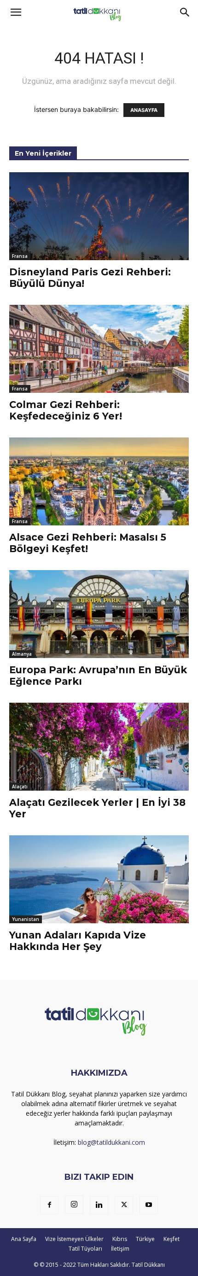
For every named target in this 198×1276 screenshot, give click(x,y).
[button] (15, 12)
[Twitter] (124, 1205)
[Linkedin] (99, 1205)
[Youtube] (149, 1205)
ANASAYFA (143, 110)
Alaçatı (20, 786)
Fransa (20, 256)
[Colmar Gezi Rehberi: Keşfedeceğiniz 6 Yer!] (99, 349)
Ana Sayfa (23, 1239)
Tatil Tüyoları (85, 1249)
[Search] (185, 12)
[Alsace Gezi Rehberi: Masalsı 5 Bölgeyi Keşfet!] (99, 481)
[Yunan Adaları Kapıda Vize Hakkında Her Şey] (99, 879)
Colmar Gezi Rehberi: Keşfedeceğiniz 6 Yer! (65, 410)
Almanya (22, 654)
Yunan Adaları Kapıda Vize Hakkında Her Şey (77, 940)
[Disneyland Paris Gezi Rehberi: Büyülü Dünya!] (99, 216)
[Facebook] (49, 1205)
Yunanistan (25, 919)
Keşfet (171, 1239)
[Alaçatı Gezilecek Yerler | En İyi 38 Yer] (99, 747)
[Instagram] (74, 1204)
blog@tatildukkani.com (111, 1142)
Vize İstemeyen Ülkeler (74, 1239)
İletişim (120, 1249)
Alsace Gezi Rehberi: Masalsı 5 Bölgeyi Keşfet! (87, 542)
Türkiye (145, 1239)
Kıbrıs (119, 1239)
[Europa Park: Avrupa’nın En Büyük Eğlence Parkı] (99, 614)
